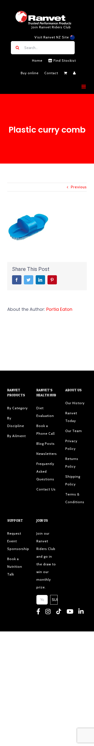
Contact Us (46, 489)
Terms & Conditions (74, 498)
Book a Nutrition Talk (14, 566)
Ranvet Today (71, 417)
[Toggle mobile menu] (84, 86)
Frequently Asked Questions (45, 471)
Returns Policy (71, 463)
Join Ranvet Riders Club (51, 27)
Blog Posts (45, 443)
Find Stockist (64, 60)
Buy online (30, 73)
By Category (17, 408)
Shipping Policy (72, 480)
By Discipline (15, 422)
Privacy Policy (71, 445)
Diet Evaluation (45, 412)
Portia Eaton (59, 309)
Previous (79, 187)
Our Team (73, 431)
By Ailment (16, 436)
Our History (75, 403)
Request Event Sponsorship (18, 541)
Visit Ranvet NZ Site (52, 37)
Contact (51, 73)
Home (37, 60)
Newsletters (46, 454)
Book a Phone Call (45, 430)
